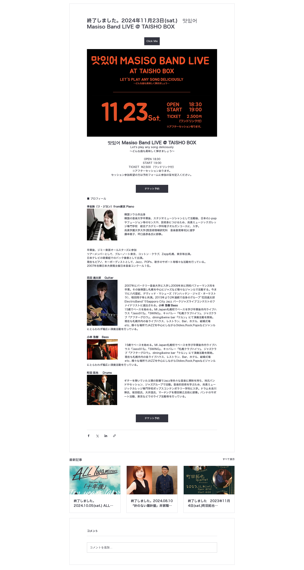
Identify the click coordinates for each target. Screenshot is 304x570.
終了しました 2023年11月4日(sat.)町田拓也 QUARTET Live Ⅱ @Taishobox (209, 503)
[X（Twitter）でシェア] (97, 435)
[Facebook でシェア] (88, 435)
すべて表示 (229, 459)
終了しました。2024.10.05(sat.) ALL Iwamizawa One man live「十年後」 (94, 503)
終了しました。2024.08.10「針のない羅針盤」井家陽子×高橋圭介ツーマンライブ (152, 503)
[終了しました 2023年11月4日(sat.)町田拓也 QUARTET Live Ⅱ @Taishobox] (209, 480)
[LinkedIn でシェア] (105, 435)
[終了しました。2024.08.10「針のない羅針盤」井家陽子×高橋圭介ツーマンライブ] (152, 480)
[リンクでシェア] (114, 435)
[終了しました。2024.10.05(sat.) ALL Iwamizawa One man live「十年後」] (94, 480)
